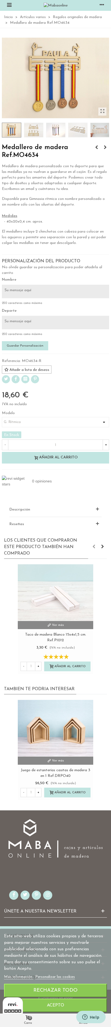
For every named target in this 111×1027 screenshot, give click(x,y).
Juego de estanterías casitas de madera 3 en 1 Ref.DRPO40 (55, 773)
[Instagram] (25, 379)
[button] (94, 547)
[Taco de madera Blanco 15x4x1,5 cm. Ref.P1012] (55, 592)
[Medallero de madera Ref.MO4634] (102, 112)
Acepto (55, 1005)
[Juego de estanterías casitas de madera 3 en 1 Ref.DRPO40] (55, 728)
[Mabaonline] (55, 5)
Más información (18, 977)
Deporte (9, 311)
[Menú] (9, 5)
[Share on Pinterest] (35, 379)
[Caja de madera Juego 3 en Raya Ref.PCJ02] (96, 148)
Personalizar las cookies (55, 977)
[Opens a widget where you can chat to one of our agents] (91, 1017)
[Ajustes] (102, 5)
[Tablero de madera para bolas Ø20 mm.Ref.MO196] (105, 148)
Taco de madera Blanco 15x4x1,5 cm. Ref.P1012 (55, 637)
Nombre (9, 280)
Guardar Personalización (25, 345)
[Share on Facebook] (16, 379)
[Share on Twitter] (6, 379)
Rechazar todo (55, 990)
